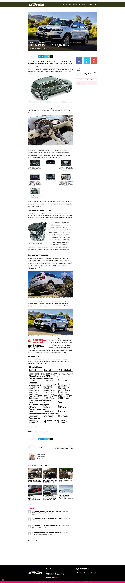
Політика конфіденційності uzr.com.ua (72, 581)
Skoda (33, 431)
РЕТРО (90, 4)
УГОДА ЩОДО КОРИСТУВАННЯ (87, 581)
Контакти (95, 581)
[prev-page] (28, 504)
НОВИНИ (68, 4)
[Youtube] (96, 1)
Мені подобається (79, 58)
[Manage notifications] (3, 580)
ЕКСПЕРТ (84, 4)
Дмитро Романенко (36, 48)
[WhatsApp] (48, 56)
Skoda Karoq (37, 431)
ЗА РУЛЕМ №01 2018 (33, 427)
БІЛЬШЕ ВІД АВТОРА (44, 465)
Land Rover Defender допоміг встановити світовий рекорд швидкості (66, 497)
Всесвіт (39, 10)
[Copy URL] (51, 56)
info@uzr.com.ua (57, 577)
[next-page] (30, 504)
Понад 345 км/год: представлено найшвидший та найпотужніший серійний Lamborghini (34, 498)
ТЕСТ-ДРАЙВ (76, 4)
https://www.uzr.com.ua (41, 456)
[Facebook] (86, 1)
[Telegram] (92, 1)
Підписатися (94, 57)
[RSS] (90, 1)
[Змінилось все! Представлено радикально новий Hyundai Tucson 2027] (35, 473)
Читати (86, 57)
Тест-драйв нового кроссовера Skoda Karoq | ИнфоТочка (46, 532)
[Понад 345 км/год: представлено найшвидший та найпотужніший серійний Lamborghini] (35, 490)
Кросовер (43, 42)
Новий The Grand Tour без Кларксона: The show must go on (65, 480)
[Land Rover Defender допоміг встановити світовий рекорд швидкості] (66, 490)
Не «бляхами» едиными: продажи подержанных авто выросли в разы (64, 447)
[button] (95, 4)
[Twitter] (94, 1)
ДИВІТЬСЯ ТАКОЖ (33, 465)
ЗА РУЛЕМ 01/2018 (44, 431)
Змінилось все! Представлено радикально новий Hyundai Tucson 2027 (34, 480)
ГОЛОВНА (62, 4)
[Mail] (88, 1)
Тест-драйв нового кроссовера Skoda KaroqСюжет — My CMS (47, 518)
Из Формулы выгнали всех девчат (36, 447)
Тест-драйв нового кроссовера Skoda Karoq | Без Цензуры (46, 511)
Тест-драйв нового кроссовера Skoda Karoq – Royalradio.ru (46, 525)
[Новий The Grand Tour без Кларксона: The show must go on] (66, 473)
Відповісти (34, 514)
